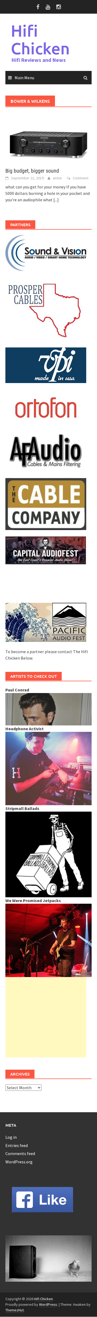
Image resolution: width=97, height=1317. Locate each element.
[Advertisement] (45, 1017)
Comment (80, 178)
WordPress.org (19, 1161)
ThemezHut (14, 1310)
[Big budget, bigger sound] (48, 137)
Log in (11, 1137)
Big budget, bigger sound (32, 171)
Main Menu (24, 77)
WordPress (48, 1304)
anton (57, 178)
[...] (56, 199)
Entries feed (16, 1145)
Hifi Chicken (40, 39)
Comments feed (20, 1153)
